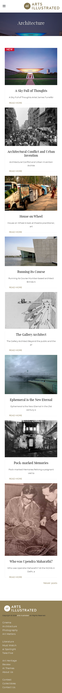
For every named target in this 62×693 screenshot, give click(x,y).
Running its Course (31, 272)
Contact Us (8, 687)
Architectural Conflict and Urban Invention (31, 153)
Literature (8, 642)
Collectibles (9, 684)
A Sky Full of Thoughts (31, 91)
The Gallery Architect (31, 335)
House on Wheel (31, 216)
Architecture (9, 626)
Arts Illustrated (23, 615)
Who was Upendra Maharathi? (31, 561)
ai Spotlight (9, 649)
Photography (10, 630)
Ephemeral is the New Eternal (31, 400)
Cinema (6, 623)
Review (6, 664)
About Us (7, 672)
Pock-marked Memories (31, 463)
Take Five (7, 653)
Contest (6, 680)
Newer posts (50, 583)
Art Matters (9, 634)
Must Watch (9, 645)
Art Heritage (9, 661)
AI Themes (8, 668)
